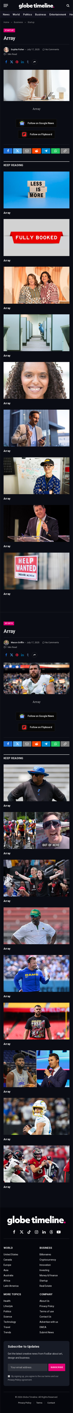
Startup (9, 30)
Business (40, 14)
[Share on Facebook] (6, 62)
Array (7, 212)
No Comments (52, 49)
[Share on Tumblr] (27, 62)
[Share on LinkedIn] (22, 62)
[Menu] (6, 5)
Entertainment (57, 14)
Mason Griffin (17, 642)
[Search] (67, 5)
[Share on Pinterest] (17, 62)
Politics (27, 14)
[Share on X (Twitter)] (11, 62)
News (6, 14)
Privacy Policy (14, 1380)
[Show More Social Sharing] (34, 62)
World (16, 14)
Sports (9, 623)
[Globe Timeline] (36, 6)
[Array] (36, 85)
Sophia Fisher (17, 49)
